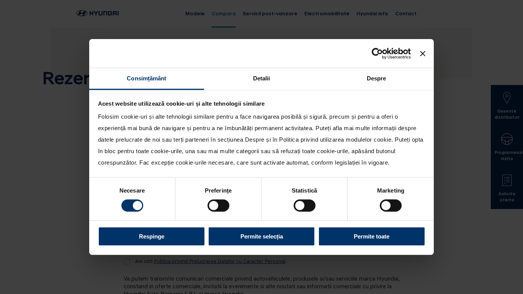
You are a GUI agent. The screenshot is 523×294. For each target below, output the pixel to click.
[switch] (218, 205)
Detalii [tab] (261, 78)
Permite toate (371, 236)
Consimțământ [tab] (146, 78)
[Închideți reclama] (422, 53)
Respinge (151, 236)
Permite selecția (261, 236)
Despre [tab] (376, 78)
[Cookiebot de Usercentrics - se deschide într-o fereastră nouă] (377, 53)
